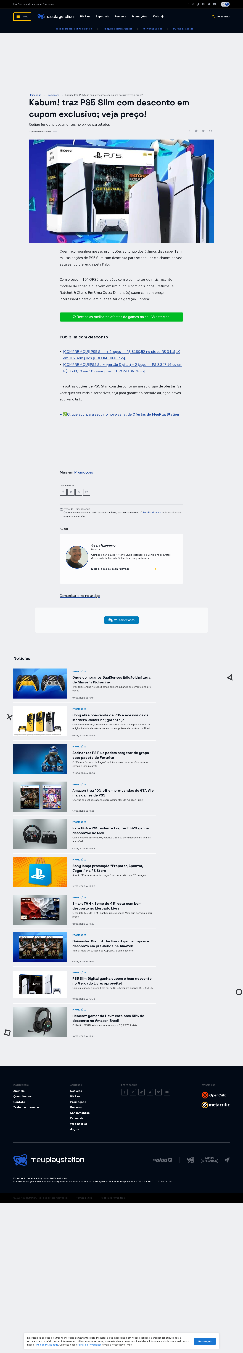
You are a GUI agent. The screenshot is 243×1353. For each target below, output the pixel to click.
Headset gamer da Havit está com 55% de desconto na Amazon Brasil (108, 1018)
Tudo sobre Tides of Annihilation (74, 28)
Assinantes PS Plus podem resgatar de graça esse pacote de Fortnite (110, 755)
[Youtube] (214, 4)
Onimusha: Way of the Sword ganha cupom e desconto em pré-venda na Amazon (110, 943)
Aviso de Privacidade (46, 1344)
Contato (19, 1102)
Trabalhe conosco (26, 1107)
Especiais (102, 16)
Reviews (120, 16)
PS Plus (85, 16)
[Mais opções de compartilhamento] (210, 131)
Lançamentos (80, 1113)
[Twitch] (203, 4)
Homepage (35, 95)
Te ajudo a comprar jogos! (118, 28)
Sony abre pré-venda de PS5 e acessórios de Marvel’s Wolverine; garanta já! (110, 717)
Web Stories (79, 1124)
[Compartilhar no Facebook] (189, 131)
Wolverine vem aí (152, 28)
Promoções (139, 16)
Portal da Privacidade (90, 1344)
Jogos (74, 1129)
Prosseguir (205, 1341)
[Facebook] (188, 4)
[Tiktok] (198, 4)
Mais (156, 16)
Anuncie (19, 1091)
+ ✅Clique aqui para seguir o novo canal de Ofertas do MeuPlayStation (119, 414)
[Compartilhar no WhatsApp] (196, 131)
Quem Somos (22, 1096)
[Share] (86, 492)
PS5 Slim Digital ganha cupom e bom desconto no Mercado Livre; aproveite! (112, 981)
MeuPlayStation (152, 512)
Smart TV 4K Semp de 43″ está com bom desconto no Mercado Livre (106, 906)
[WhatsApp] (79, 492)
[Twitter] (209, 4)
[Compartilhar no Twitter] (203, 131)
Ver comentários (124, 620)
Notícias (76, 1091)
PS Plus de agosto (183, 28)
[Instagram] (193, 4)
